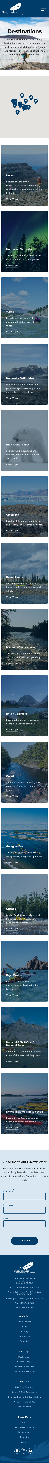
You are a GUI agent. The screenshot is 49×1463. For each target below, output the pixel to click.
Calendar (24, 1437)
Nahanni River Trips (24, 1367)
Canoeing (24, 1341)
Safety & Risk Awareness (24, 1392)
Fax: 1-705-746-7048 (24, 1303)
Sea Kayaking (24, 1322)
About (24, 1422)
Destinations (24, 1357)
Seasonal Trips (24, 1362)
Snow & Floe (24, 1336)
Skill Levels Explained (24, 1427)
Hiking (25, 1326)
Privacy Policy (24, 1407)
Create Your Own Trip (24, 1371)
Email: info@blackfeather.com (24, 1287)
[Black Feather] (15, 9)
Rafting (24, 1331)
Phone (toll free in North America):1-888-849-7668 (24, 1293)
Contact (24, 1442)
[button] (36, 101)
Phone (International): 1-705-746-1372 (24, 1299)
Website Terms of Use (24, 1402)
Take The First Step (24, 1387)
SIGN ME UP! (24, 1241)
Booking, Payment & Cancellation (24, 1397)
